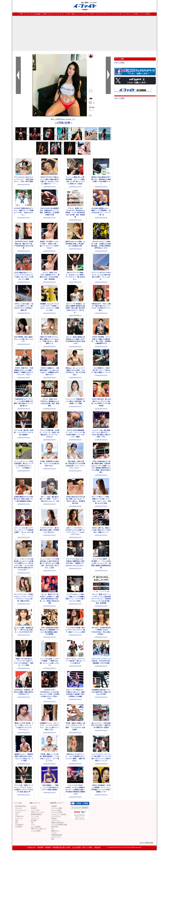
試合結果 (37, 14)
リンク (33, 824)
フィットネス (81, 14)
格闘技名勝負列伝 (36, 814)
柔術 (16, 822)
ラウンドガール (103, 14)
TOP (21, 14)
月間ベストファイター (38, 812)
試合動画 (54, 806)
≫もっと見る (119, 63)
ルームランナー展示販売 (80, 807)
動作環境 (41, 847)
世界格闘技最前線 (56, 834)
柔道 (16, 820)
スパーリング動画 (56, 808)
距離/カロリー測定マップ (38, 828)
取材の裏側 (54, 826)
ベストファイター (117, 14)
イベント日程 (144, 14)
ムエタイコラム (56, 836)
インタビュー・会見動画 (58, 814)
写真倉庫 (54, 818)
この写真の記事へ (63, 122)
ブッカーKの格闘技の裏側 (59, 824)
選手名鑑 (33, 820)
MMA (45, 14)
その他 (135, 14)
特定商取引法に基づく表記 (61, 847)
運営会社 (98, 847)
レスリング (18, 818)
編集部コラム (55, 830)
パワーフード (35, 818)
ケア (52, 828)
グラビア (92, 14)
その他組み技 (19, 824)
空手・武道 (70, 14)
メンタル (54, 832)
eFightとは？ (31, 847)
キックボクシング (20, 810)
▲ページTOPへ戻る (146, 842)
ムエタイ (18, 812)
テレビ (128, 14)
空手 (16, 814)
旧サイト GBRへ (87, 847)
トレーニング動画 (56, 812)
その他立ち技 (19, 816)
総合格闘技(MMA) (20, 806)
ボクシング (53, 14)
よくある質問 (76, 847)
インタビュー (55, 820)
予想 (32, 822)
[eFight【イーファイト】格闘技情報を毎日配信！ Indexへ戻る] (84, 6)
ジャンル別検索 (35, 830)
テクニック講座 (56, 810)
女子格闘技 (18, 826)
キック (62, 14)
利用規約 (48, 847)
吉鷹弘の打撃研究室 (57, 822)
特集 (52, 839)
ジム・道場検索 (35, 826)
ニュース (29, 14)
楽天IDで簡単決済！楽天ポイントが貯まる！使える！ (79, 816)
